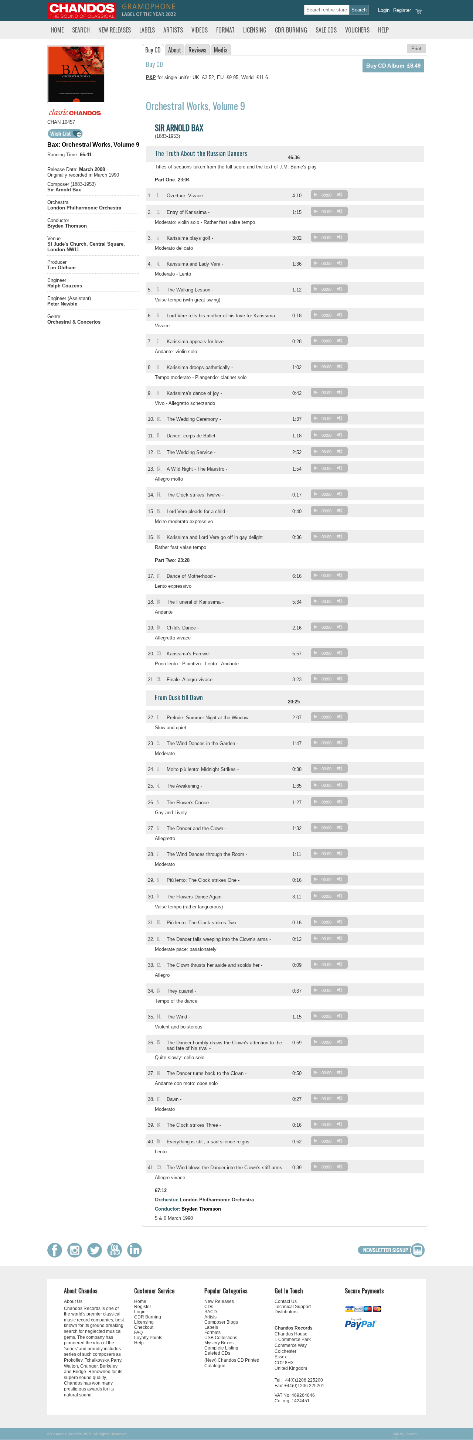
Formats (212, 1332)
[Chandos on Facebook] (56, 1256)
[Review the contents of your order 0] (419, 14)
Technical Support (293, 1306)
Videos (199, 29)
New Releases (114, 29)
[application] (331, 196)
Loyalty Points (148, 1337)
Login (383, 10)
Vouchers (357, 29)
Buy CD (153, 49)
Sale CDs (326, 29)
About (174, 49)
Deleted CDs (217, 1353)
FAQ (138, 1332)
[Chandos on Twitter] (96, 1256)
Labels (147, 29)
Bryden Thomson (67, 226)
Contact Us (286, 1301)
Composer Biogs (221, 1322)
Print (416, 48)
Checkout (143, 1327)
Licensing (254, 29)
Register (402, 10)
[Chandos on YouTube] (116, 1256)
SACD (210, 1311)
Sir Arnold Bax (64, 189)
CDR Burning (291, 29)
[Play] (316, 195)
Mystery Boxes (219, 1342)
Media (221, 49)
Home (57, 29)
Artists (173, 29)
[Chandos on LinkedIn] (136, 1256)
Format (225, 29)
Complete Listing (221, 1348)
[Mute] (340, 195)
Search (81, 29)
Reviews (197, 49)
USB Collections (220, 1337)
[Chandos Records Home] (82, 17)
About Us (73, 1301)
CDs (208, 1306)
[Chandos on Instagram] (76, 1256)
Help (383, 29)
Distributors (286, 1311)
